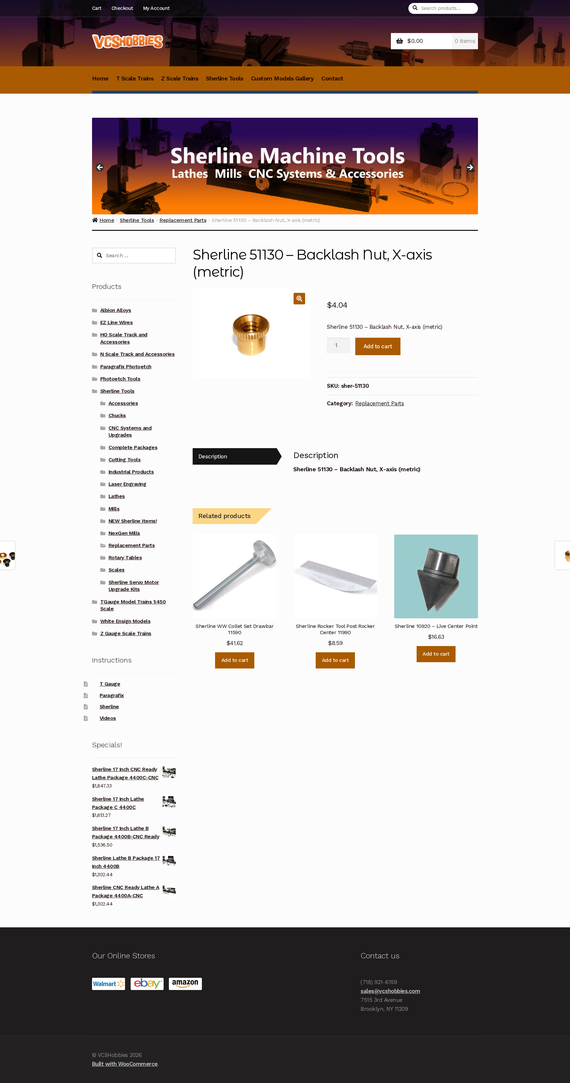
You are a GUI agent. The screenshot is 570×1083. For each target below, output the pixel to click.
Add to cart (378, 346)
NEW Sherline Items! (133, 521)
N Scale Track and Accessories (137, 354)
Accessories (123, 403)
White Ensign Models (125, 621)
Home (100, 78)
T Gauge (110, 684)
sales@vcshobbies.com (390, 991)
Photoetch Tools (120, 379)
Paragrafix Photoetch (125, 367)
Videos (108, 718)
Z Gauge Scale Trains (125, 633)
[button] (299, 298)
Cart (96, 8)
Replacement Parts (379, 403)
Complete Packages (133, 447)
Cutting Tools (125, 460)
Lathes (117, 496)
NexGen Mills (124, 533)
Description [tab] (212, 456)
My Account (156, 8)
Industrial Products (131, 472)
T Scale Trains (134, 78)
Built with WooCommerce (125, 1064)
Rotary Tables (125, 558)
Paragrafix (112, 695)
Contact (332, 78)
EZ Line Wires (116, 322)
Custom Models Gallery (282, 78)
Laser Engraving (127, 484)
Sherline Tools (224, 78)
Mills (114, 509)
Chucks (117, 415)
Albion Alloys (115, 310)
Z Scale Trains (179, 78)
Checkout (122, 8)
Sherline (109, 707)
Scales (117, 570)
